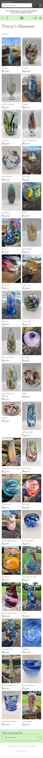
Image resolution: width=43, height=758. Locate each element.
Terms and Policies (21, 751)
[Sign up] (38, 737)
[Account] (35, 17)
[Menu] (2, 17)
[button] (39, 5)
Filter (6, 34)
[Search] (7, 17)
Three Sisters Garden (17, 746)
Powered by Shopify (30, 746)
